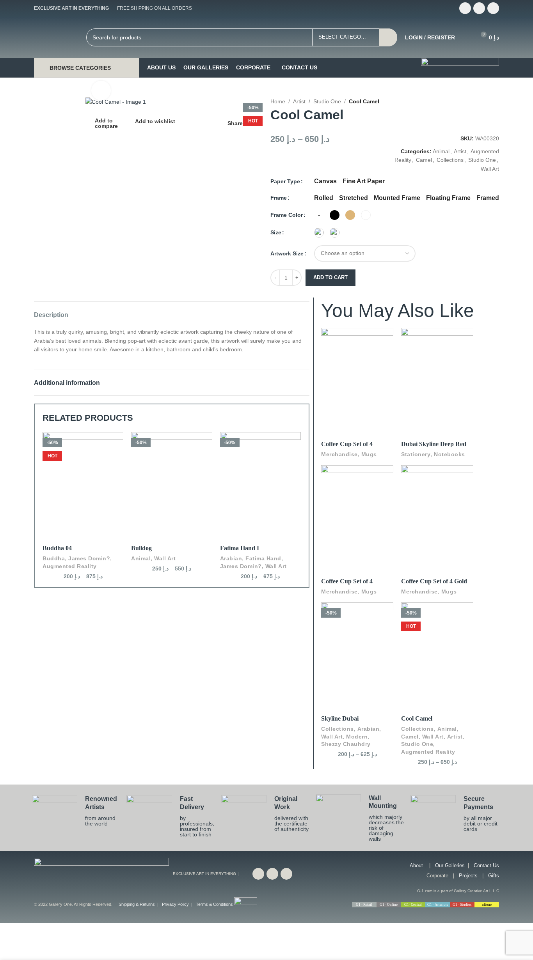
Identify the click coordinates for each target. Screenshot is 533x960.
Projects (468, 876)
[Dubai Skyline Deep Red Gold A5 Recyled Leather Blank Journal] (437, 364)
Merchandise (339, 454)
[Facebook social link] (465, 8)
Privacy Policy (175, 904)
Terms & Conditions (214, 904)
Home (277, 101)
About (416, 865)
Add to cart (330, 277)
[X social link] (479, 8)
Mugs (369, 454)
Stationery (415, 454)
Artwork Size (287, 253)
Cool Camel (416, 718)
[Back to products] (492, 102)
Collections (450, 160)
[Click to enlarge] (101, 90)
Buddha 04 (57, 548)
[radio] (325, 181)
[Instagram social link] (493, 8)
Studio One (327, 101)
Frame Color (286, 215)
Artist (299, 101)
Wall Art (490, 169)
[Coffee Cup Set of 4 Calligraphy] (357, 364)
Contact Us (486, 865)
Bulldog (141, 548)
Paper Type (285, 181)
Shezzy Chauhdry (346, 744)
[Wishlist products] (466, 37)
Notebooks (449, 454)
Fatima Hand (263, 558)
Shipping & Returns (137, 904)
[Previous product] (483, 102)
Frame (278, 198)
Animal (441, 151)
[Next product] (501, 102)
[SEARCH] (388, 37)
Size (275, 232)
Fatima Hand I (239, 548)
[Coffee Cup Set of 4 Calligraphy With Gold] (357, 501)
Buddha (54, 558)
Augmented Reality (70, 566)
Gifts (493, 876)
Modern (357, 736)
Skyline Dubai (340, 718)
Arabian (231, 558)
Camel (424, 160)
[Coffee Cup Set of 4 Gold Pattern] (437, 501)
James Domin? (89, 558)
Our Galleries (450, 865)
